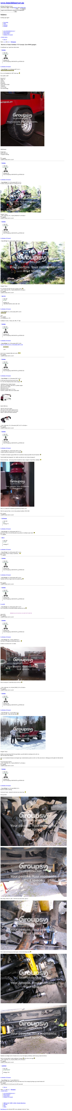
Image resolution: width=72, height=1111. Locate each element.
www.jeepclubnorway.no (12, 2)
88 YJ (3, 537)
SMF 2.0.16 (6, 1103)
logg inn (16, 7)
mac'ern (4, 296)
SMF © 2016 (13, 1103)
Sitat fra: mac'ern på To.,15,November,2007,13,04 (12, 344)
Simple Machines (21, 1103)
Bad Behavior (4, 1109)
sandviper (4, 1065)
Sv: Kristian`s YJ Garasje (6, 66)
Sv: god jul (3, 604)
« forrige (2, 37)
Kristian (4, 50)
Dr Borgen (4, 518)
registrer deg (23, 7)
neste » (6, 37)
